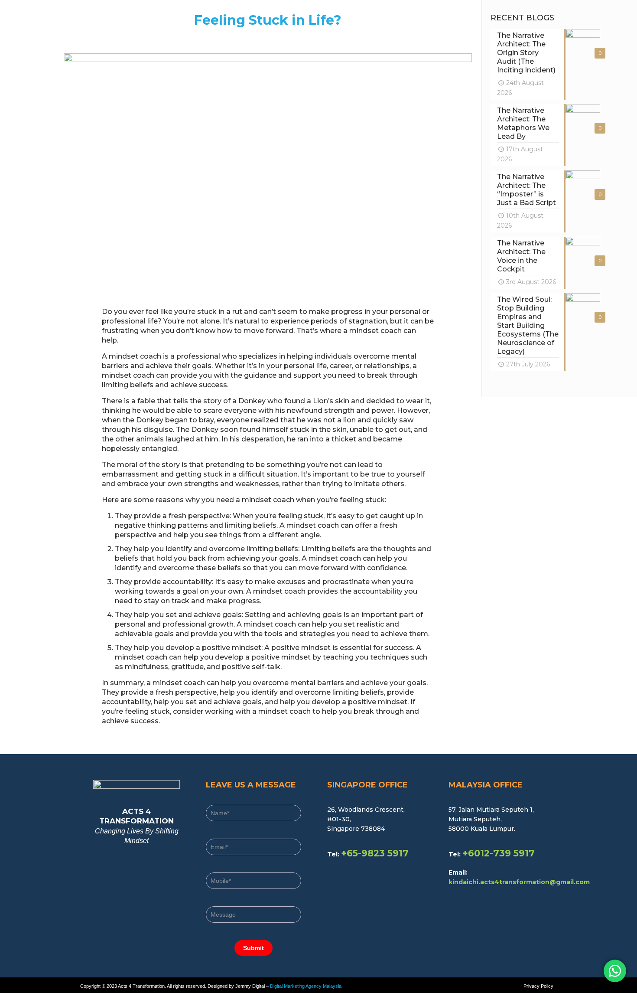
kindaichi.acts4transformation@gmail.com (519, 882)
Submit (253, 947)
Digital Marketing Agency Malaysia (305, 986)
